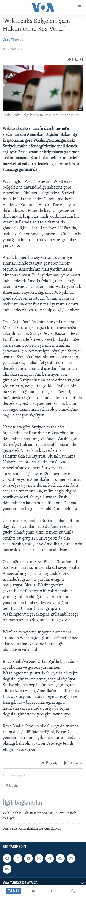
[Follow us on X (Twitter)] (17, 858)
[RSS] (60, 858)
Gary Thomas (13, 40)
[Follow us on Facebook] (7, 858)
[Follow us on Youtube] (28, 858)
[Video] (33, 891)
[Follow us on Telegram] (49, 858)
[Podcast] (71, 858)
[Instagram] (53, 891)
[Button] (75, 59)
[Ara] (73, 891)
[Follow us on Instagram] (39, 858)
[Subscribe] (7, 869)
